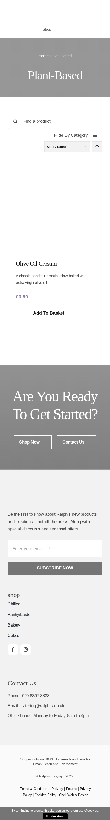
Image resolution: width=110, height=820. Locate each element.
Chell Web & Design (73, 795)
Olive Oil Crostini (36, 263)
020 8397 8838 (35, 695)
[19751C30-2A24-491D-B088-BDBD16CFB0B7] (74, 5)
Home (44, 56)
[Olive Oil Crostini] (55, 155)
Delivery (57, 789)
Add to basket (48, 313)
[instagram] (25, 649)
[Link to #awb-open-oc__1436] (83, 30)
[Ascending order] (97, 147)
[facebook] (13, 649)
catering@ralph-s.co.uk (42, 705)
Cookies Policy (45, 795)
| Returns (70, 789)
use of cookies (88, 810)
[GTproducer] (94, 5)
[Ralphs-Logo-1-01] (30, 9)
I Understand (55, 816)
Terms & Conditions (34, 789)
